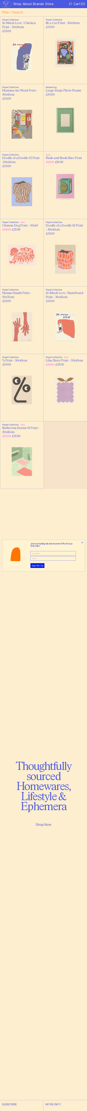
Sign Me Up (38, 565)
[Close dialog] (82, 542)
